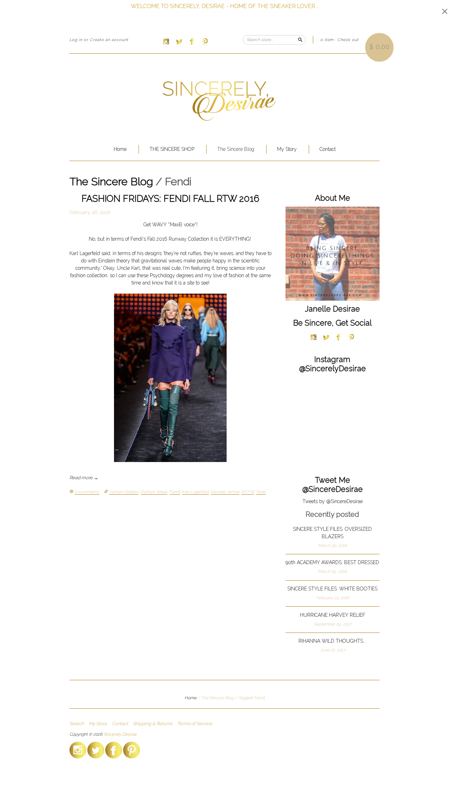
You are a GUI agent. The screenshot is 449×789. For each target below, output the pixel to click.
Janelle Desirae (332, 308)
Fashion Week (154, 491)
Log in (75, 40)
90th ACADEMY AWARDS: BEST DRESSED (332, 562)
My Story (287, 149)
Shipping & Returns (152, 723)
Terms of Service (194, 723)
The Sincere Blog (235, 149)
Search (76, 723)
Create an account (109, 40)
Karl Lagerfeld (195, 491)
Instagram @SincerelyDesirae (332, 364)
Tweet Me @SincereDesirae (332, 484)
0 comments (87, 491)
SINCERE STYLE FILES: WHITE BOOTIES (332, 588)
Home (120, 149)
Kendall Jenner (225, 491)
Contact (328, 149)
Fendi (174, 491)
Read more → (83, 477)
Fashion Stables (124, 491)
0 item (327, 40)
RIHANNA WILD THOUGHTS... (332, 641)
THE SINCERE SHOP (171, 149)
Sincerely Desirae (119, 734)
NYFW (247, 491)
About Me (332, 197)
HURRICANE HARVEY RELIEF (332, 615)
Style (261, 491)
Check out (348, 40)
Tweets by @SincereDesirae (332, 501)
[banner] (224, 96)
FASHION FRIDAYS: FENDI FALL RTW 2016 (170, 198)
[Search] (300, 40)
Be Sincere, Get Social (332, 322)
